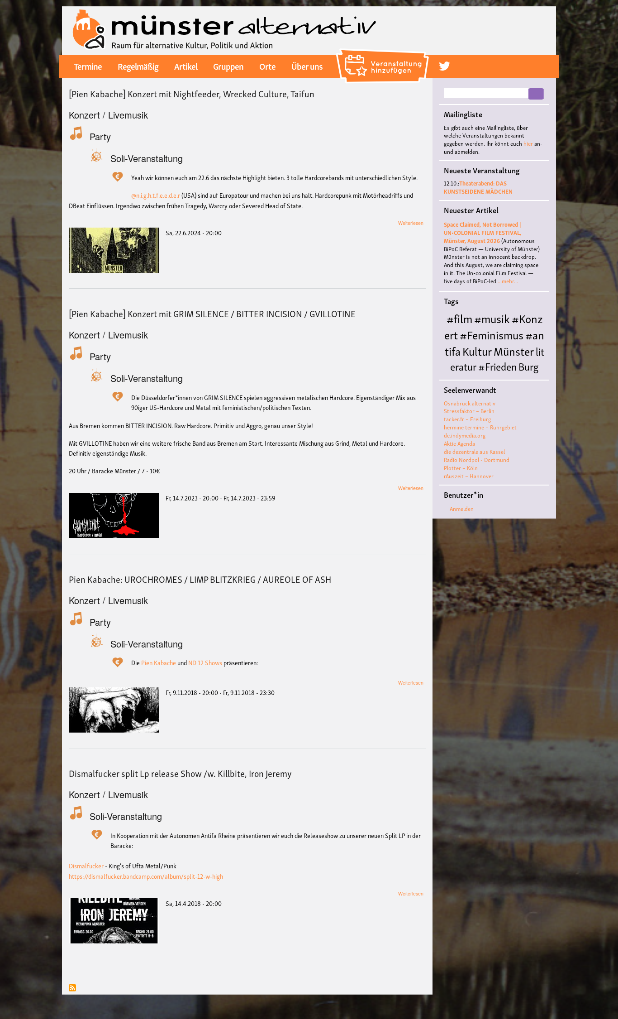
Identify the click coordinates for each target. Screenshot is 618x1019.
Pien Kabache (158, 662)
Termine (88, 65)
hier (528, 143)
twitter (444, 66)
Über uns (307, 65)
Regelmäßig (138, 65)
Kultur (477, 350)
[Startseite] (224, 29)
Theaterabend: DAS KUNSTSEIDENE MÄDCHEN (478, 187)
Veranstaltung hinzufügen (384, 52)
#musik (492, 318)
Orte (267, 65)
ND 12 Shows (205, 662)
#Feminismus (491, 334)
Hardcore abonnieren (72, 988)
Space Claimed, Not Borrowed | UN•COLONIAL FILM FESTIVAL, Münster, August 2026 (482, 232)
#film (459, 318)
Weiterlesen (410, 222)
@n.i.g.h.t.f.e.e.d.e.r (155, 195)
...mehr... (508, 281)
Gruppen (228, 65)
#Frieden (497, 365)
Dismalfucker (86, 865)
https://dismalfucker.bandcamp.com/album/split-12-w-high (146, 876)
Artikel (185, 65)
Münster (514, 350)
